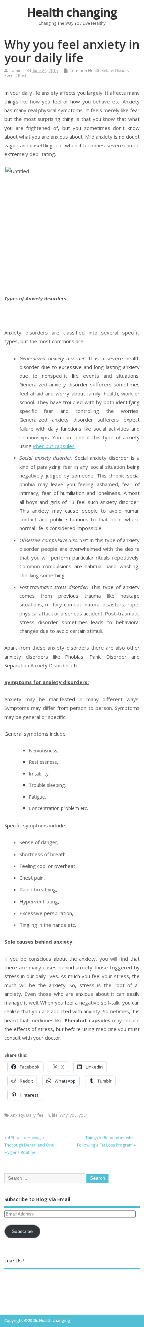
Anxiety (17, 1115)
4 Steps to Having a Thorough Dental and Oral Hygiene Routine (29, 1145)
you (73, 1115)
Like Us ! (14, 1260)
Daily (30, 1115)
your (83, 1115)
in (48, 1115)
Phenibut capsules (54, 446)
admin (15, 70)
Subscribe (22, 1231)
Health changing (72, 12)
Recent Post (15, 75)
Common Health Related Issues (99, 70)
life (55, 1115)
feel (41, 1115)
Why (64, 1115)
